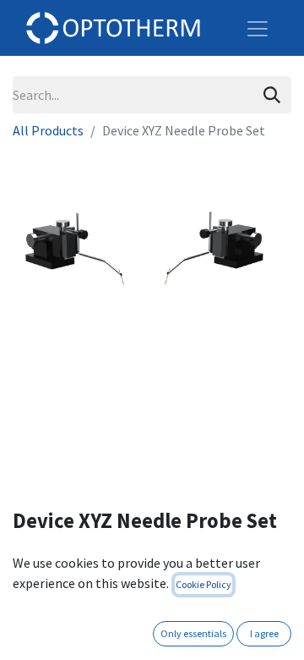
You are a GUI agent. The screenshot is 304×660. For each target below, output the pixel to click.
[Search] (271, 94)
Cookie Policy (203, 584)
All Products (48, 130)
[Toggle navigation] (257, 28)
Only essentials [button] (193, 633)
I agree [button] (264, 633)
